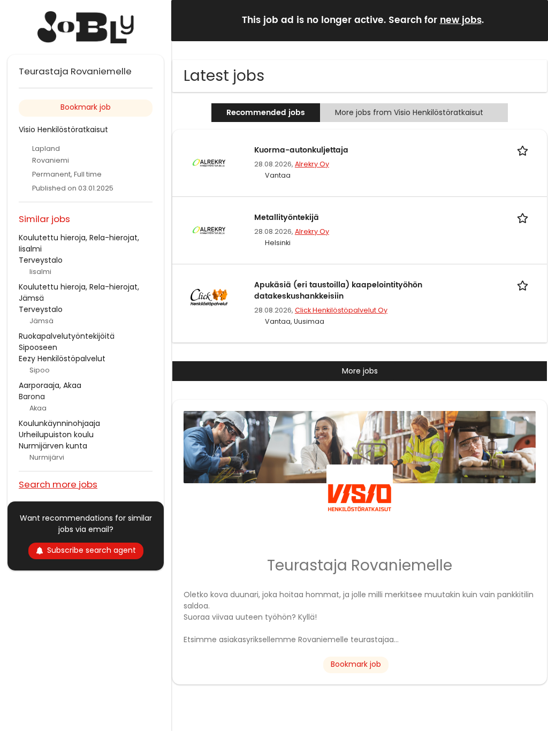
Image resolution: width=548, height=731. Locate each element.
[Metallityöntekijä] (209, 229)
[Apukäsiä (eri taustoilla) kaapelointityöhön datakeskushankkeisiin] (209, 297)
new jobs (461, 20)
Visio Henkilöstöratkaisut (63, 129)
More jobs (360, 371)
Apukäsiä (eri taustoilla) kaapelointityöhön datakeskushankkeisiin (338, 290)
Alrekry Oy (312, 164)
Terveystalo (41, 260)
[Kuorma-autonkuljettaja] (209, 162)
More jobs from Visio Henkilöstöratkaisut (409, 112)
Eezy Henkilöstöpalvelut (62, 358)
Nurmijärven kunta (53, 445)
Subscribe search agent (91, 550)
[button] (531, 20)
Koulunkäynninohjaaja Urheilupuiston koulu (59, 429)
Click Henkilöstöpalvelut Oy (341, 310)
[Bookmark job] (524, 150)
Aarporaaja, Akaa (50, 385)
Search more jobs (58, 484)
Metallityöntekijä (286, 217)
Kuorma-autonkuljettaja (301, 150)
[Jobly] (85, 27)
